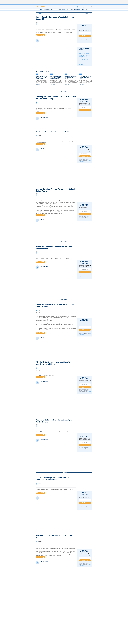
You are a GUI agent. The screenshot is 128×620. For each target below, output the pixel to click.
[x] (81, 7)
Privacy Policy (82, 40)
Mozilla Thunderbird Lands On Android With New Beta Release (71, 77)
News (40, 9)
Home (36, 13)
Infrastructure (54, 9)
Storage (82, 9)
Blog (87, 9)
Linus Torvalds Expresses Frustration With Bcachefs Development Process (55, 77)
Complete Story (39, 35)
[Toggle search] (91, 7)
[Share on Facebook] (87, 13)
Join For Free (85, 35)
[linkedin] (79, 7)
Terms (90, 39)
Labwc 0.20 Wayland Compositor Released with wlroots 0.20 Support (85, 56)
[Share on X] (89, 13)
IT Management (46, 9)
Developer (61, 9)
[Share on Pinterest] (90, 13)
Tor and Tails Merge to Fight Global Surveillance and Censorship (85, 77)
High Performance (75, 9)
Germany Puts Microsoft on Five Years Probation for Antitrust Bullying (41, 77)
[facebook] (77, 7)
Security (67, 9)
